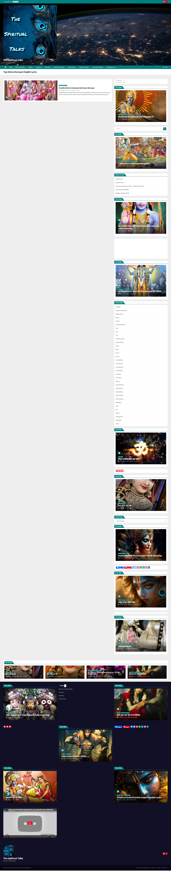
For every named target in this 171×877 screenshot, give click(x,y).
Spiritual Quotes (59, 67)
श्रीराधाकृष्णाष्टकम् (124, 505)
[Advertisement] (141, 248)
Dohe (117, 328)
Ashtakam (118, 307)
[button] (163, 67)
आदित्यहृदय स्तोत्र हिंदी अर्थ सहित (122, 193)
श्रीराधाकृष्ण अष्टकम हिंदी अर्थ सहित (131, 646)
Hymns (30, 67)
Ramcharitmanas (98, 67)
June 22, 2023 (122, 293)
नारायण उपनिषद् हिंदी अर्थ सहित (129, 459)
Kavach (117, 353)
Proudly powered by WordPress (9, 867)
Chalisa (117, 321)
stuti (117, 409)
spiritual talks (75, 90)
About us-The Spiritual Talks (66, 689)
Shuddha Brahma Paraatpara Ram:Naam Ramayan (77, 88)
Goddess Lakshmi (120, 338)
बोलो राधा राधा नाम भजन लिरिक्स (122, 189)
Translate (123, 82)
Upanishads (119, 420)
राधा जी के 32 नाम (119, 179)
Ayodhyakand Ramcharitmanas (134, 163)
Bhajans (47, 67)
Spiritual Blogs (20, 67)
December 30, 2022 (124, 461)
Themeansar (28, 867)
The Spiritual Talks (13, 60)
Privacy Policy (62, 698)
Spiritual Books (84, 67)
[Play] (5, 836)
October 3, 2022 (123, 119)
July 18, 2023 (10, 717)
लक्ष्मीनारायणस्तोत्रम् (125, 555)
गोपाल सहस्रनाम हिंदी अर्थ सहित (129, 291)
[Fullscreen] (55, 836)
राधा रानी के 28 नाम (120, 182)
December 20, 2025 (94, 676)
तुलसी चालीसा (66, 756)
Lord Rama (65, 85)
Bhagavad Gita (111, 67)
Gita (126, 114)
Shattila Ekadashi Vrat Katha (20, 797)
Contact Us (61, 692)
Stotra (125, 226)
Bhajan (117, 317)
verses (117, 423)
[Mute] (53, 836)
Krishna (129, 114)
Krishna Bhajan (119, 360)
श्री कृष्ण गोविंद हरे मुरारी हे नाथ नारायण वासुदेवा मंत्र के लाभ (139, 602)
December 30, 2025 (52, 676)
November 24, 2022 (67, 758)
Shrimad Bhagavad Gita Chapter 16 (136, 116)
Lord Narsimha (119, 370)
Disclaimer (61, 695)
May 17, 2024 (122, 648)
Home (10, 67)
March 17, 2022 (11, 799)
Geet (117, 331)
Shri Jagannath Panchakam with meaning (27, 715)
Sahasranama (125, 289)
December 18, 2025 (135, 676)
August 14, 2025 (123, 604)
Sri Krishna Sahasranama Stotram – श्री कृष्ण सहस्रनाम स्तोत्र (130, 186)
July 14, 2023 (121, 799)
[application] (30, 823)
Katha (117, 349)
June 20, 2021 (122, 165)
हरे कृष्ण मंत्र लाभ (123, 715)
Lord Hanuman (119, 363)
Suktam (117, 413)
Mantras (38, 67)
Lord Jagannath (119, 367)
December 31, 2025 (11, 676)
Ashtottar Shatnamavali (121, 310)
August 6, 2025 (122, 717)
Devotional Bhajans (120, 324)
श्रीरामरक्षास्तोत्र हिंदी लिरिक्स (128, 228)
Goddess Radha (120, 342)
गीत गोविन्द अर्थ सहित (124, 797)
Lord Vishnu (119, 377)
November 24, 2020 (64, 90)
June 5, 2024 (122, 230)
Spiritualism (72, 67)
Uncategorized (119, 416)
